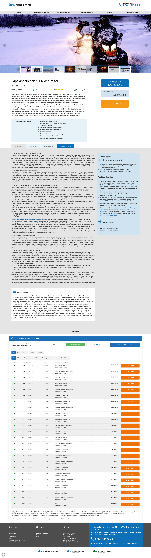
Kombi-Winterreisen (132, 12)
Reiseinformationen (41, 535)
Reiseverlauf (19, 146)
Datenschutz (12, 536)
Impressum (12, 535)
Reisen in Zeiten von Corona (17, 540)
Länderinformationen (42, 533)
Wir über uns (12, 533)
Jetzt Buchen (130, 365)
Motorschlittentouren (64, 12)
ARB (10, 538)
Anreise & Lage (48, 146)
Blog (37, 536)
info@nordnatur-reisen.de (70, 542)
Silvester (109, 12)
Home (19, 12)
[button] (3, 554)
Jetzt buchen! (115, 103)
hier (53, 232)
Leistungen (33, 146)
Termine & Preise (65, 146)
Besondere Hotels (87, 12)
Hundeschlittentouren (41, 12)
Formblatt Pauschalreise (16, 542)
